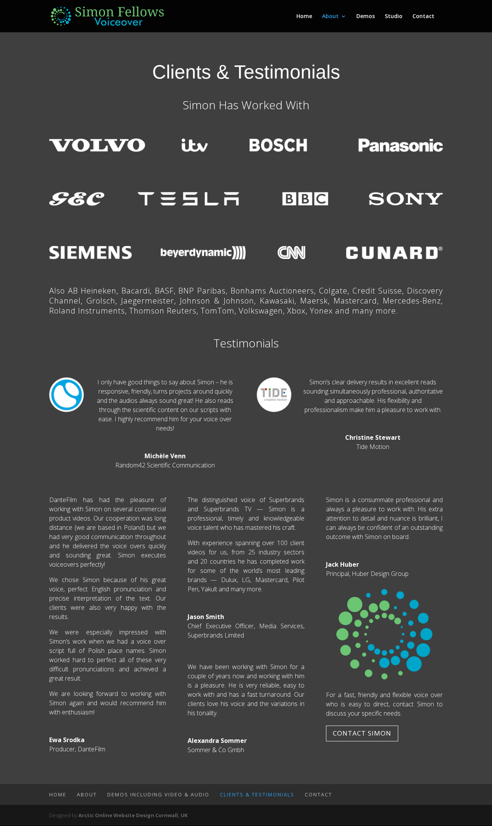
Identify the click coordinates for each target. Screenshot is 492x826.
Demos (365, 16)
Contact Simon (362, 733)
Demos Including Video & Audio (158, 794)
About (330, 16)
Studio (393, 16)
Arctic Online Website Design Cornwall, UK (133, 815)
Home (304, 16)
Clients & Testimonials (257, 794)
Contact (423, 16)
